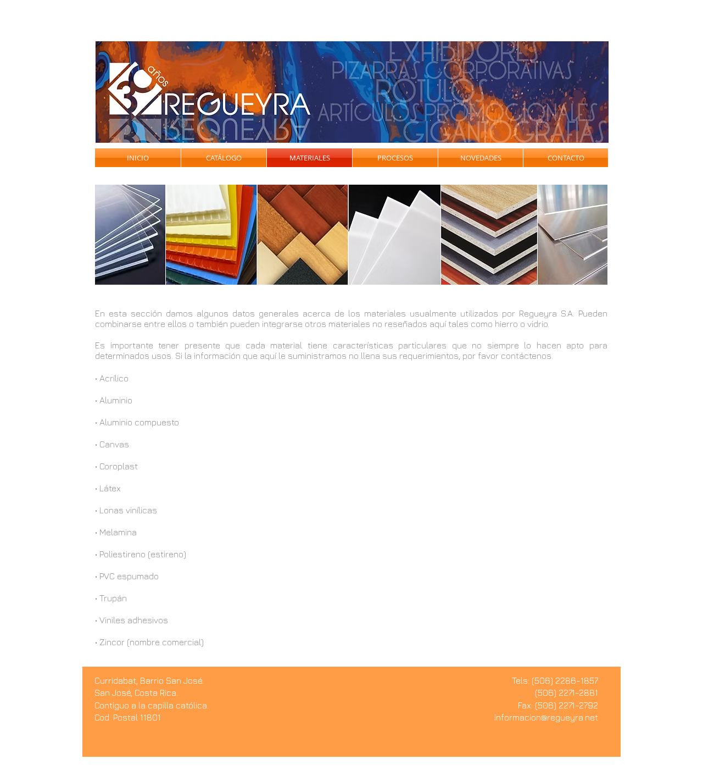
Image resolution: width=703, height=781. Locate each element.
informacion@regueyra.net (546, 717)
